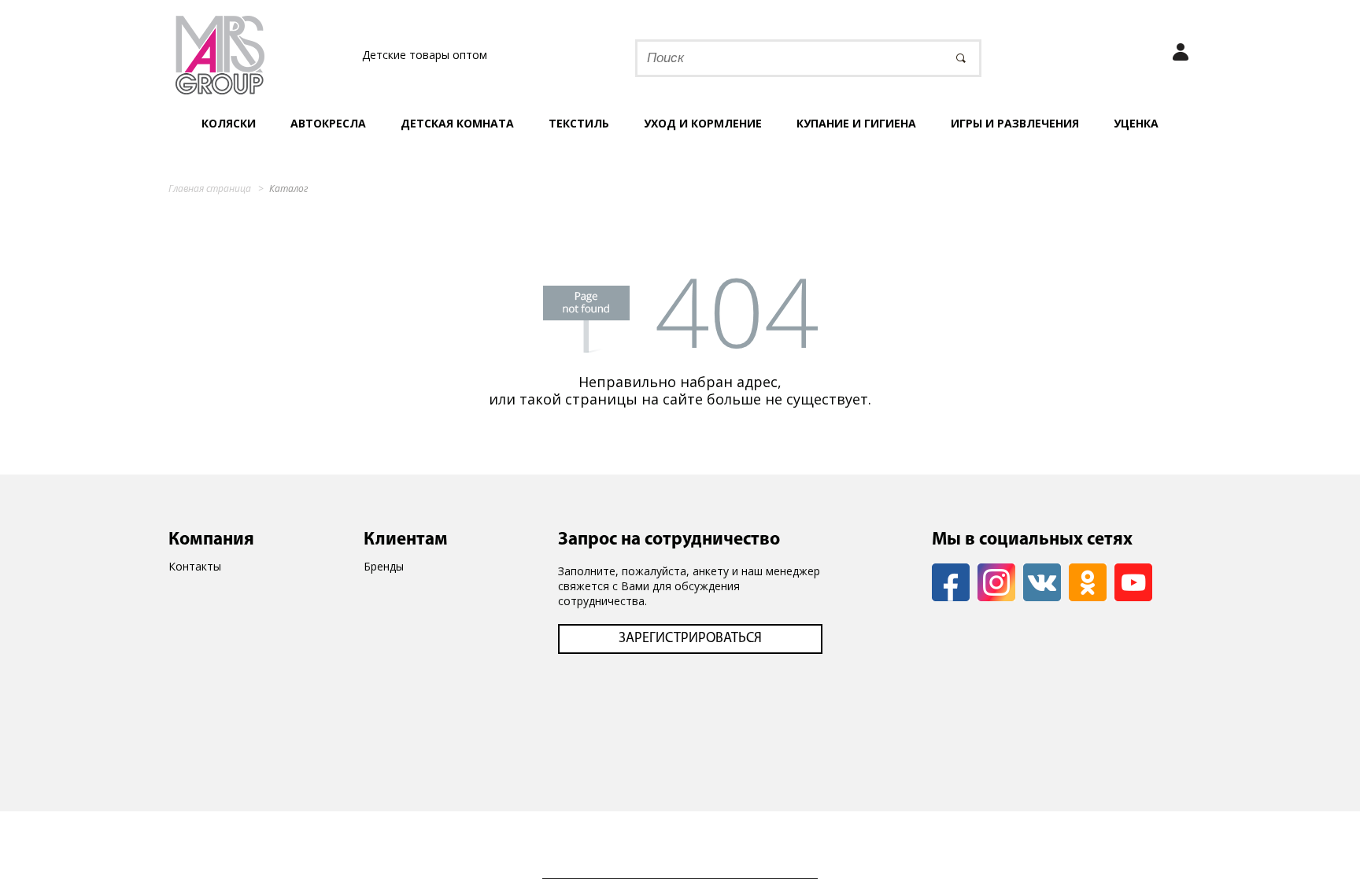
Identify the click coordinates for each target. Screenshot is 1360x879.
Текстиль (579, 123)
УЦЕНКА (1136, 123)
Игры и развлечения (1015, 123)
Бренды (384, 566)
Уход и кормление (703, 123)
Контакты (194, 566)
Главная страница (209, 188)
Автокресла (328, 123)
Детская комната (457, 123)
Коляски (228, 123)
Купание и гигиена (856, 123)
